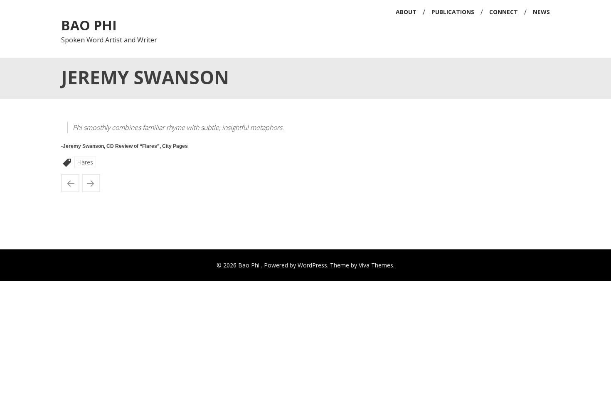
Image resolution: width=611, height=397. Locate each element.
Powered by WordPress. (297, 265)
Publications (452, 12)
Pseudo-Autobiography (91, 183)
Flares (85, 162)
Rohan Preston (70, 183)
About (406, 12)
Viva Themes (376, 265)
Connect (503, 12)
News (541, 12)
